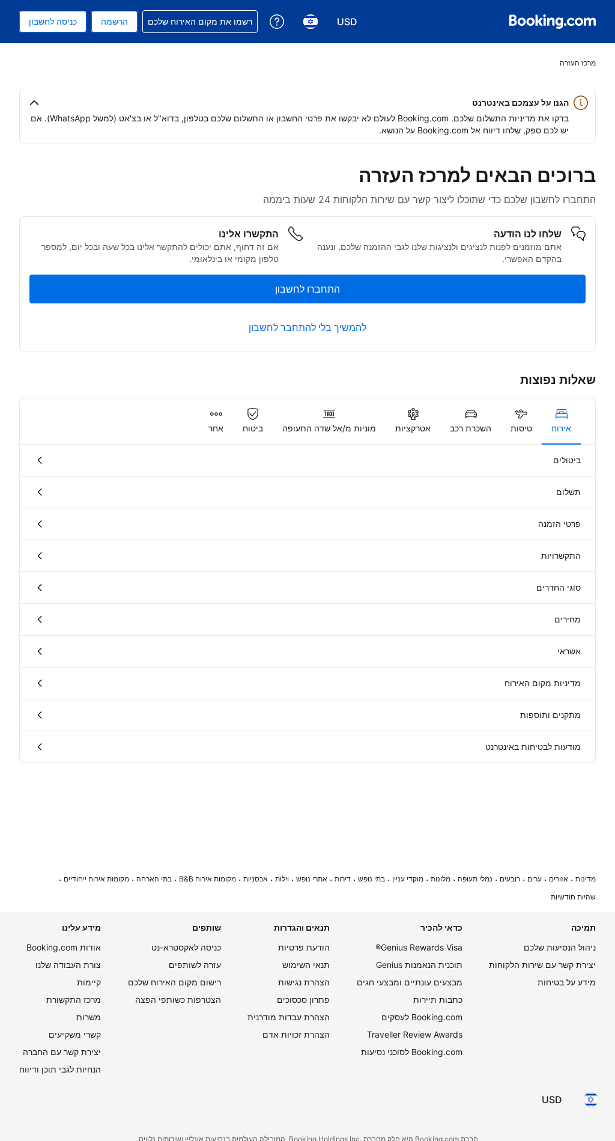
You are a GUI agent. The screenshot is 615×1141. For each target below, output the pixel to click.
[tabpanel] (307, 603)
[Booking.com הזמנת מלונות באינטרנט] (552, 21)
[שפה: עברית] (591, 1099)
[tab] (561, 421)
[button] (307, 102)
